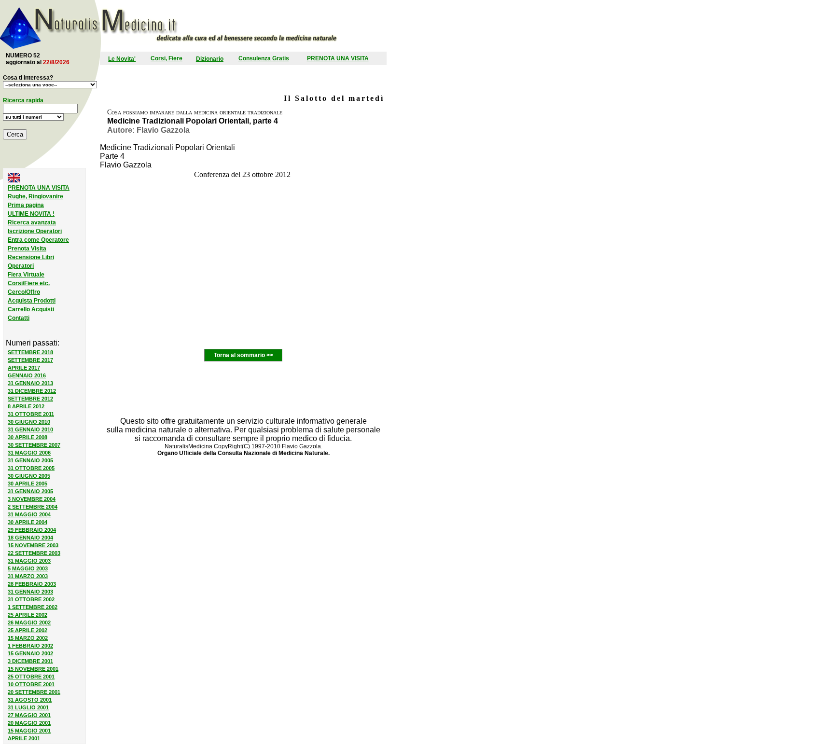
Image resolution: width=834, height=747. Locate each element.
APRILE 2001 (24, 738)
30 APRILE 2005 (27, 483)
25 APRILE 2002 (27, 615)
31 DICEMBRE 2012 (32, 391)
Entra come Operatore (38, 239)
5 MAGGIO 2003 (28, 568)
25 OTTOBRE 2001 (31, 676)
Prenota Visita (27, 248)
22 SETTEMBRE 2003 (34, 553)
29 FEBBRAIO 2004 (32, 530)
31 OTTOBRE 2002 (31, 599)
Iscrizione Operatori (35, 231)
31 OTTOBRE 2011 (31, 414)
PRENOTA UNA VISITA (338, 58)
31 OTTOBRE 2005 (31, 468)
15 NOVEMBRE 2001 (33, 669)
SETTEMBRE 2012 (30, 398)
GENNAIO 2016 (27, 375)
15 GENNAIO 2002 (30, 653)
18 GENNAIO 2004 (30, 537)
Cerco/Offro (24, 292)
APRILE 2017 (24, 368)
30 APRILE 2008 (27, 437)
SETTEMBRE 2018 (30, 352)
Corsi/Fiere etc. (29, 283)
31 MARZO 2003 (28, 576)
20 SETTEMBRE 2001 (34, 692)
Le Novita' (122, 58)
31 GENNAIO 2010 (30, 429)
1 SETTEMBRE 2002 (32, 607)
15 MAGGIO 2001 (29, 730)
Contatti (18, 318)
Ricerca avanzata (32, 222)
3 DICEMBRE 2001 (30, 661)
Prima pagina (26, 205)
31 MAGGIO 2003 (29, 561)
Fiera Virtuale (26, 274)
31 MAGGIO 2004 (29, 514)
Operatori (21, 266)
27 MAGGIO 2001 (29, 715)
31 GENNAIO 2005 (30, 460)
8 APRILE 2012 (26, 406)
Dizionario (209, 58)
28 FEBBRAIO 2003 (32, 584)
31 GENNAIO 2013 (30, 383)
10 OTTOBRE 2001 (31, 684)
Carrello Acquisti (31, 309)
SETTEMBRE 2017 (30, 360)
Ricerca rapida (23, 100)
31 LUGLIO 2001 (28, 707)
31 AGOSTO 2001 (30, 700)
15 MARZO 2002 (28, 638)
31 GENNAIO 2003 (30, 592)
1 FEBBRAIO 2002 (30, 646)
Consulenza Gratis (263, 58)
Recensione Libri (31, 257)
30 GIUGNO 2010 (29, 422)
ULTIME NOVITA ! (31, 213)
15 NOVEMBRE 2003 (33, 545)
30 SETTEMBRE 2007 (34, 445)
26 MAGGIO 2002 (29, 622)
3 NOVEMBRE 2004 (32, 499)
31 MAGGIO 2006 (29, 453)
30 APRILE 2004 (27, 522)
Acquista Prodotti (32, 300)
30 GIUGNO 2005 (29, 476)
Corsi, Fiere (166, 58)
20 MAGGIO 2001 (29, 723)
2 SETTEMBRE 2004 (32, 507)
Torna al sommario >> (243, 355)
